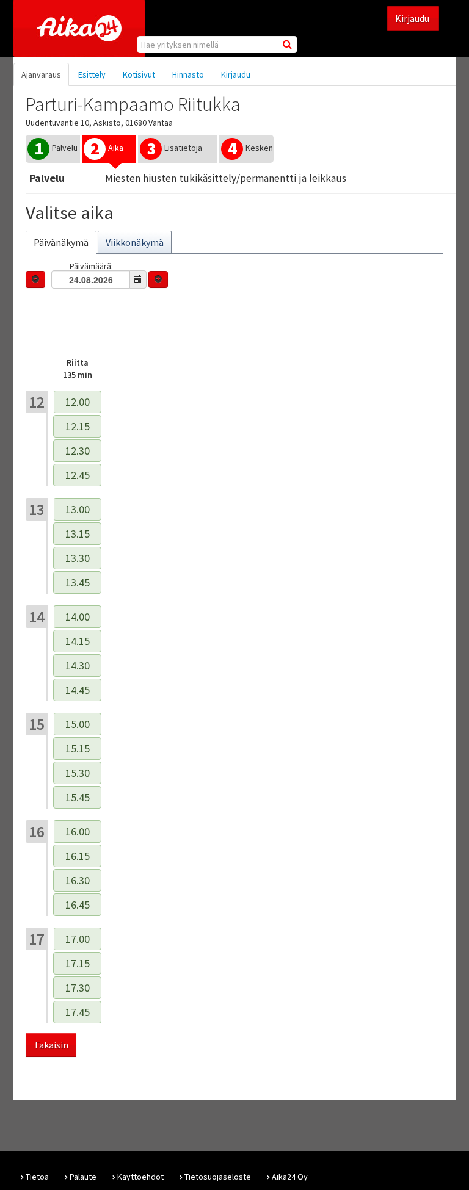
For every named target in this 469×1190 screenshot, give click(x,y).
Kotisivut (139, 74)
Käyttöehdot (140, 1176)
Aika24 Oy (290, 1176)
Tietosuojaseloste (217, 1176)
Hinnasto (188, 74)
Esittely (92, 74)
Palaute (83, 1176)
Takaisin (51, 1045)
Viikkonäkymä (135, 242)
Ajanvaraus (41, 74)
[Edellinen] (35, 279)
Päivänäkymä (61, 242)
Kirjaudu (413, 18)
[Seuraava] (158, 279)
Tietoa (37, 1176)
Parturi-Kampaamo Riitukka (133, 104)
